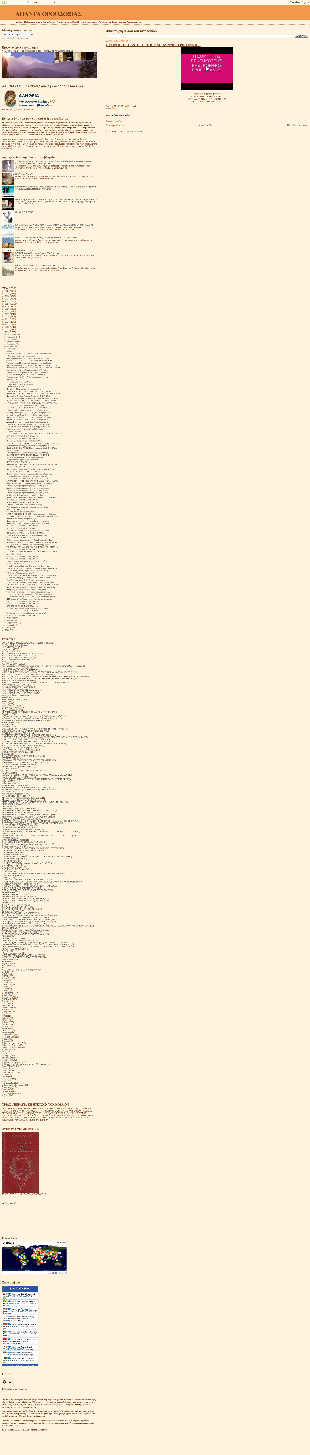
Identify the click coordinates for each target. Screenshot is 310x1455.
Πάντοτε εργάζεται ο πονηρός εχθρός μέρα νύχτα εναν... (28, 523)
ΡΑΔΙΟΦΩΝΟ (8, 892)
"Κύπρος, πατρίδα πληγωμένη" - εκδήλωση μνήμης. (26, 429)
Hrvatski (5, 1010)
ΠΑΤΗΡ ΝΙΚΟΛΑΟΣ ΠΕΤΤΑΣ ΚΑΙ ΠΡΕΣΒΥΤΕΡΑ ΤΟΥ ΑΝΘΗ (27, 863)
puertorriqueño (8, 1058)
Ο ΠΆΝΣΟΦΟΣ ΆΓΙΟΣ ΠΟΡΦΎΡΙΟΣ (17, 827)
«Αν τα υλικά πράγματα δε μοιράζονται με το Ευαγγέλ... (27, 370)
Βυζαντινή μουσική (10, 708)
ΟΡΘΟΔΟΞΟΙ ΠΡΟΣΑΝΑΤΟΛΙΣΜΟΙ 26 (22, 436)
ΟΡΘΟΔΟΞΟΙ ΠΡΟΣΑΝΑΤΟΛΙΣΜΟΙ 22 (22, 528)
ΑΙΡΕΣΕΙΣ (6, 662)
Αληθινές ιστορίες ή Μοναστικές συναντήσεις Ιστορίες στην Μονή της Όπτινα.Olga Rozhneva (42, 666)
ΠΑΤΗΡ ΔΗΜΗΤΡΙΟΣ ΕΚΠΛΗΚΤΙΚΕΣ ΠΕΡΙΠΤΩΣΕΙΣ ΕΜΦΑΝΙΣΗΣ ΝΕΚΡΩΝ (35, 857)
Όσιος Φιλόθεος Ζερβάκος (13, 840)
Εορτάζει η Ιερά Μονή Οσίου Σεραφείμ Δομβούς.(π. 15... (28, 580)
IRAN (4, 1016)
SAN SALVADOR (9, 1066)
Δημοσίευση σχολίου (114, 121)
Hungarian (6, 1012)
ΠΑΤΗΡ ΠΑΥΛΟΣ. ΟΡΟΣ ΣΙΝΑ (18, 462)
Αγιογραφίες (7, 649)
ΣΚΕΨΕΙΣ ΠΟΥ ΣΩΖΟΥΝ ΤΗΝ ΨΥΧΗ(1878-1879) (23, 898)
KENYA (5, 1026)
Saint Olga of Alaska (14, 554)
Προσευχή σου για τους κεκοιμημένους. (19, 884)
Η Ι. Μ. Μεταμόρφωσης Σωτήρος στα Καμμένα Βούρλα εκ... (29, 417)
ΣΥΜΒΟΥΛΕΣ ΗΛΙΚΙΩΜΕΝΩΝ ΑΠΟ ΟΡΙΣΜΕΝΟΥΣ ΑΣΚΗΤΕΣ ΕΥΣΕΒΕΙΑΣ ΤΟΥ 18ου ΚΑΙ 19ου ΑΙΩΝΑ (46, 926)
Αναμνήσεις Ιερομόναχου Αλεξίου (16, 668)
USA (4, 1081)
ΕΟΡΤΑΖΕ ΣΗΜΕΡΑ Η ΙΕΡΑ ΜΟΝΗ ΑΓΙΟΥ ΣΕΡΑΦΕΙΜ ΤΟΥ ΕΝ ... (32, 575)
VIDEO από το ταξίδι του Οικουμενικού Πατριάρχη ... (26, 375)
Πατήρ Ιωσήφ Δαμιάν (11, 861)
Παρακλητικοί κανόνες (11, 846)
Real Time (19, 1365)
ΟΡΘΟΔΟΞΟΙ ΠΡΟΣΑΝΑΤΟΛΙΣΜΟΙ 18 (22, 601)
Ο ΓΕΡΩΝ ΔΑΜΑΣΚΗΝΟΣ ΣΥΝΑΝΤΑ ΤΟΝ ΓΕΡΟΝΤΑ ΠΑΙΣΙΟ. (41, 266)
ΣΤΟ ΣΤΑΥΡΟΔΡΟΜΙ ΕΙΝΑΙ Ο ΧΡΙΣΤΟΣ (19, 913)
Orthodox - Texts (9, 1045)
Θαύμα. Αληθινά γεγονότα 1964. (16, 752)
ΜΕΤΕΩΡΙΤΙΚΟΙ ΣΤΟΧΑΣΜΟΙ (14, 804)
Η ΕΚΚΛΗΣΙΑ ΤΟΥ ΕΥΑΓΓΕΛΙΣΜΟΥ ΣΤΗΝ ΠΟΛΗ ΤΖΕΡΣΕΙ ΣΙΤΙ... (32, 365)
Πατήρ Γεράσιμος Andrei (13, 852)
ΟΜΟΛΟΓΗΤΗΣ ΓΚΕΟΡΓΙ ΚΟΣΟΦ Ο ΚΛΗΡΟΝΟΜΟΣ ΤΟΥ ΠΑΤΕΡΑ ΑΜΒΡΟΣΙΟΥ (37, 836)
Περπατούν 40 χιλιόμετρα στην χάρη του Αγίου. (24, 389)
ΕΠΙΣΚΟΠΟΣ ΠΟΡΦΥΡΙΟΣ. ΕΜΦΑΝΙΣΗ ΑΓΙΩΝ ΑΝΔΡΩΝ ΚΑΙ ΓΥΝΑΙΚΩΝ (33, 729)
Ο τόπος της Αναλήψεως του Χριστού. (21, 512)
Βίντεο (5, 704)
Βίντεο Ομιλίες (8, 706)
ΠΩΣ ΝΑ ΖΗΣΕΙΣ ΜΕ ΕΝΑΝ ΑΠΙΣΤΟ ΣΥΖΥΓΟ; (21, 888)
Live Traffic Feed (20, 1288)
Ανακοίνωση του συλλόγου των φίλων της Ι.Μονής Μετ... (28, 427)
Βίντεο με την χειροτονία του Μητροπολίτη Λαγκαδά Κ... (27, 457)
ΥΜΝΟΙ (5, 951)
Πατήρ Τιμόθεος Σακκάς (12, 867)
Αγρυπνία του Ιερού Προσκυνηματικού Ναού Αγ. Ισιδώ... (28, 531)
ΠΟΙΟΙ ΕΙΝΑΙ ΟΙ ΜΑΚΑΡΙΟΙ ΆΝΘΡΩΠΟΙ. (22, 502)
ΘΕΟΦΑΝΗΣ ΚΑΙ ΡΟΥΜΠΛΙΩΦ (18, 538)
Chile (4, 980)
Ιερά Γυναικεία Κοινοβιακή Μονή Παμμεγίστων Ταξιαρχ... (28, 410)
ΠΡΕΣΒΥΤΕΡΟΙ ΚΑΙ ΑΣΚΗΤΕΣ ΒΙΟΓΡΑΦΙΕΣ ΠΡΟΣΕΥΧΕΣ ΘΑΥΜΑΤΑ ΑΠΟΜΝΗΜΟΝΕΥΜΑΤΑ (42, 882)
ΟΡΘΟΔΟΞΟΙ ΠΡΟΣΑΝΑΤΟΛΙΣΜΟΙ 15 (22, 616)
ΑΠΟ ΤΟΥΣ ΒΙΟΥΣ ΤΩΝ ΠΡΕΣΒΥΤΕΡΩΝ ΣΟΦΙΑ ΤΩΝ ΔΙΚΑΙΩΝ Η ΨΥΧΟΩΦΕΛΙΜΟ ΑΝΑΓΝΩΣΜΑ (44, 676)
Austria (5, 968)
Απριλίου (10, 618)
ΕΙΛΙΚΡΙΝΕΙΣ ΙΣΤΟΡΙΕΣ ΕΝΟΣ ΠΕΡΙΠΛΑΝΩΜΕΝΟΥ (24, 720)
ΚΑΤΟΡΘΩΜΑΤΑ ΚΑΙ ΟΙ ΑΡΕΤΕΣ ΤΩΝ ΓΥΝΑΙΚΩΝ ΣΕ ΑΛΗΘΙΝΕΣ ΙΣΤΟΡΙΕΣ (34, 779)
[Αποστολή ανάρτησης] (134, 106)
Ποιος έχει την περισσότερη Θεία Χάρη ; (21, 519)
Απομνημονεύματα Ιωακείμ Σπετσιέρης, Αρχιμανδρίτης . (27, 453)
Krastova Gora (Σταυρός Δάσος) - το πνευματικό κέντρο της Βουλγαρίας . (46, 238)
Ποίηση (5, 878)
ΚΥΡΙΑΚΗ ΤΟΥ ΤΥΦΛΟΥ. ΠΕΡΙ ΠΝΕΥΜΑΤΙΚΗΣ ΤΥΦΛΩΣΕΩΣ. (30, 582)
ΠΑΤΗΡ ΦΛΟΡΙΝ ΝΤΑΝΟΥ (13, 869)
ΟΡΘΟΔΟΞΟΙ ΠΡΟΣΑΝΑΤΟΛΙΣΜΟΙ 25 (22, 439)
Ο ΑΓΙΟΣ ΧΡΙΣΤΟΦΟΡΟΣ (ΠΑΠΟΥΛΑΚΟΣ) (20, 819)
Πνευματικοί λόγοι (10, 875)
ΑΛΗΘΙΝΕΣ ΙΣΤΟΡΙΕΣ (11, 664)
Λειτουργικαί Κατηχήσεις (12, 794)
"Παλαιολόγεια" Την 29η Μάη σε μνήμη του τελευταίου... (28, 377)
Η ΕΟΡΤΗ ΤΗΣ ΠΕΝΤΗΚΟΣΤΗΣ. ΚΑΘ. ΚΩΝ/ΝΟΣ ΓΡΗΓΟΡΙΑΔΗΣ (153, 44)
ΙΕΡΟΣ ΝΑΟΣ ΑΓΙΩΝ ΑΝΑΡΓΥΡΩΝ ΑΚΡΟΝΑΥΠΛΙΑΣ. (27, 535)
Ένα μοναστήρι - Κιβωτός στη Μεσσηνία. (22, 460)
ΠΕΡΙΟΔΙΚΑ (7, 871)
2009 (7, 628)
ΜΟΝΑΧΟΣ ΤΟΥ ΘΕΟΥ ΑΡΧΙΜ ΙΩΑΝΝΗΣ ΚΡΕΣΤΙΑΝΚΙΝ (26, 817)
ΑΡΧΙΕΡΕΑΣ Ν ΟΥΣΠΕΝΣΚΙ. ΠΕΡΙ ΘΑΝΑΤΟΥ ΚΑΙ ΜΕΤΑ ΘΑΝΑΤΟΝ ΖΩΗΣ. (34, 683)
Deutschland (7, 993)
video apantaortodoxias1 (13, 1085)
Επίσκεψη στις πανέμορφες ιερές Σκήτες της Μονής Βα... (28, 372)
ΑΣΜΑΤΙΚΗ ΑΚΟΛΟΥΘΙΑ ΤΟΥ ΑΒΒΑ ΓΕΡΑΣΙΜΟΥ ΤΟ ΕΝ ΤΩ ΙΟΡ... (32, 552)
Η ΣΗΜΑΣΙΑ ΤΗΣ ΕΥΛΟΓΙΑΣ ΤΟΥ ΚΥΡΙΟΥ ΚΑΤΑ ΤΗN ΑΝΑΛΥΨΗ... (32, 542)
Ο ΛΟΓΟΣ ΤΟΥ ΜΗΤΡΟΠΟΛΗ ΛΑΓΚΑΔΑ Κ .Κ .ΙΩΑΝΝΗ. (28, 455)
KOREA (5, 1028)
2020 (7, 306)
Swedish (6, 1070)
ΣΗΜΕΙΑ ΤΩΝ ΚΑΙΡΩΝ (11, 894)
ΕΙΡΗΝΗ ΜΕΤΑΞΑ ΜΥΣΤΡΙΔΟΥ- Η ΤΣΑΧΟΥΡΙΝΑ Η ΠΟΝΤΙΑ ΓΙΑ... (32, 568)
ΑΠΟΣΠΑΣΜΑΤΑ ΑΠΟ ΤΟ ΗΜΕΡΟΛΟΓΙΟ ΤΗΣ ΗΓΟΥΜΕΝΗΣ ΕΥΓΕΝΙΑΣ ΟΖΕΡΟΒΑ (38, 678)
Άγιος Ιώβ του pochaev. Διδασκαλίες (17, 657)
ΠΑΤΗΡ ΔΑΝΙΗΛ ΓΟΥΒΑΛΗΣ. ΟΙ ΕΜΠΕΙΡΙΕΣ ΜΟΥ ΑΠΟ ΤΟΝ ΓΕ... (32, 469)
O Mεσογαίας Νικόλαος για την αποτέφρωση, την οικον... (28, 446)
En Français (7, 997)
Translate (24, 39)
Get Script (10, 1365)
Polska (5, 1054)
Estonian (6, 1003)
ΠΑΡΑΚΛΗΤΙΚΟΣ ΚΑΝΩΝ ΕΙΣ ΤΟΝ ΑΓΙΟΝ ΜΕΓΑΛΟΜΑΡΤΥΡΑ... (31, 587)
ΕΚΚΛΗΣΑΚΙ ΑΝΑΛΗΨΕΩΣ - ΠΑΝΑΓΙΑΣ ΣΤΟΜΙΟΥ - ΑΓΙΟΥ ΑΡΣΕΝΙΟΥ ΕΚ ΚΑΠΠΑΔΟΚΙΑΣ (54, 225)
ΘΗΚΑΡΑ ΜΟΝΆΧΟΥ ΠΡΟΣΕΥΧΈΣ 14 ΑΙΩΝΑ (21, 756)
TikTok (5, 1077)
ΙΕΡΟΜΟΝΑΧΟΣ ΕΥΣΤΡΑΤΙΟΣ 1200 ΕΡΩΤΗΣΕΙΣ (23, 762)
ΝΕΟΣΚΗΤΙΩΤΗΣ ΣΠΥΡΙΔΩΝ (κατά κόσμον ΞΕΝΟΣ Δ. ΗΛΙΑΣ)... (31, 448)
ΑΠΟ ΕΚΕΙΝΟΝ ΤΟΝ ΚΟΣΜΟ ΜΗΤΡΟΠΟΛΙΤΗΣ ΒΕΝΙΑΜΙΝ (27, 674)
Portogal (6, 1056)
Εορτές (5, 725)
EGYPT (5, 995)
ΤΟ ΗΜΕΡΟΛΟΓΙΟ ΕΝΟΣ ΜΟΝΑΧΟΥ (18, 940)
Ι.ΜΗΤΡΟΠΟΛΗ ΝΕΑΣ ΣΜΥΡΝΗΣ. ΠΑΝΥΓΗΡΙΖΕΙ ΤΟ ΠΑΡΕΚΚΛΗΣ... (33, 585)
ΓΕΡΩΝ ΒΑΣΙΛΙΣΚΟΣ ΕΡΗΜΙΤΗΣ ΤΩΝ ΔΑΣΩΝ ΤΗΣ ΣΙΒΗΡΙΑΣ (28, 712)
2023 (7, 299)
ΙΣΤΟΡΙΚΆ (6, 773)
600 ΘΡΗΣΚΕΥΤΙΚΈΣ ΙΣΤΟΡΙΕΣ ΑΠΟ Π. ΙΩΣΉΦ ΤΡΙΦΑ (26, 643)
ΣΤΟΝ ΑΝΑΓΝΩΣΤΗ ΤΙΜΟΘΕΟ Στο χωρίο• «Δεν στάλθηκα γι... (31, 597)
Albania (5, 961)
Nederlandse (8, 1035)
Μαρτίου (10, 620)
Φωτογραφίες (8, 959)
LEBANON (6, 1030)
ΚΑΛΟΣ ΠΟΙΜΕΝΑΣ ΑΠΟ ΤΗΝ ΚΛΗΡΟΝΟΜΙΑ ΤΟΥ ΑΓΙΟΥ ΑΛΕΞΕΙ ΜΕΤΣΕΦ (35, 775)
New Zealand (8, 1037)
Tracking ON (29, 1365)
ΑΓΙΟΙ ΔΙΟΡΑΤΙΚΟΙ (10, 651)
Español (5, 1001)
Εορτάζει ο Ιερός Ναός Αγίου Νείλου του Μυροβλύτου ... (27, 561)
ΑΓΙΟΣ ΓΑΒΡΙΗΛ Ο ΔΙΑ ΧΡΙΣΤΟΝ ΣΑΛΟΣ (19, 653)
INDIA (4, 1014)
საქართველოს (9, 1093)
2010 (7, 332)
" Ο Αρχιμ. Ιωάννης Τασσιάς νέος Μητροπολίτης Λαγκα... (28, 545)
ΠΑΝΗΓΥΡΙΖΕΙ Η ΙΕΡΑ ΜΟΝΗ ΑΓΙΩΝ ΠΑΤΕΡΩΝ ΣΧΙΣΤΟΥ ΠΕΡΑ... (32, 498)
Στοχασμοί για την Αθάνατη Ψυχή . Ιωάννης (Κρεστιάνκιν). (27, 922)
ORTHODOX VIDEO (11, 1047)
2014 (7, 322)
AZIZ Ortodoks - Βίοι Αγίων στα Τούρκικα (19, 970)
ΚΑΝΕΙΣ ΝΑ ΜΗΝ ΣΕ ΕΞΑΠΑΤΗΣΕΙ (17, 777)
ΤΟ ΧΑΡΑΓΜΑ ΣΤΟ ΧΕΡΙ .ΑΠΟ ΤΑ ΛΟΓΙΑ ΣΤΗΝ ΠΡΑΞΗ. (28, 408)
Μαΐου (9, 351)
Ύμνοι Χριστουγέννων (11, 953)
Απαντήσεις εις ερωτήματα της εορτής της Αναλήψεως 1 (27, 493)
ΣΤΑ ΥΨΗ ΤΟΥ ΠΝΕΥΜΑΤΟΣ (14, 905)
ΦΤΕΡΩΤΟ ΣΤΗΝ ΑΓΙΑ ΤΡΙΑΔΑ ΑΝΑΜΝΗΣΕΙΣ (21, 955)
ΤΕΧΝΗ (5, 936)
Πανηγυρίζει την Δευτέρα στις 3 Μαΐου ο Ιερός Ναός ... (27, 590)
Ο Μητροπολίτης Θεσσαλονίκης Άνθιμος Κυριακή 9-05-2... (29, 540)
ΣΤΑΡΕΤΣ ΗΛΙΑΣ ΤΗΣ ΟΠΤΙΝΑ (15, 907)
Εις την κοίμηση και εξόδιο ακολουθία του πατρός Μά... (27, 476)
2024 (7, 296)
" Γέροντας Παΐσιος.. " (14, 431)
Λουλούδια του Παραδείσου (14, 796)
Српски (5, 1089)
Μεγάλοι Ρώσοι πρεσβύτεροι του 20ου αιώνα (21, 798)
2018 (7, 311)
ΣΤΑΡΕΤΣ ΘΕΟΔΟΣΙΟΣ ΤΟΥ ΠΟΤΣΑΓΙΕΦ (20, 909)
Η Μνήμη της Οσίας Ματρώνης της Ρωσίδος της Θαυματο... (29, 599)
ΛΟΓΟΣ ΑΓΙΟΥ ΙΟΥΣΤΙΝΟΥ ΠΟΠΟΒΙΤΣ (22, 611)
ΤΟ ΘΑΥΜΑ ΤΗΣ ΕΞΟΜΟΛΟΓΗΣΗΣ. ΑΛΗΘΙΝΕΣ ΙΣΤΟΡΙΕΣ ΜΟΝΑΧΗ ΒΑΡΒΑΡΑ (36, 945)
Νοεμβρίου (11, 337)
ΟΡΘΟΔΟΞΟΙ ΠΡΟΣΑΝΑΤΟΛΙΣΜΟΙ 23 (22, 526)
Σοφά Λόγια (7, 903)
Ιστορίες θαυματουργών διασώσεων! (17, 766)
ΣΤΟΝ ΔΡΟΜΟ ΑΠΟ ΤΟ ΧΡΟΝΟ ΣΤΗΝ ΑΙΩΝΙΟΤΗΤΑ (24, 917)
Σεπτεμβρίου (12, 342)
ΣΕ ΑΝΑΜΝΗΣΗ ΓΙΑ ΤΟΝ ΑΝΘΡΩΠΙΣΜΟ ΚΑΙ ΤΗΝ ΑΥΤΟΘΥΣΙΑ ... (32, 403)
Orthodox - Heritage (10, 1043)
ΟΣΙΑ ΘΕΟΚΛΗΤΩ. (13, 450)
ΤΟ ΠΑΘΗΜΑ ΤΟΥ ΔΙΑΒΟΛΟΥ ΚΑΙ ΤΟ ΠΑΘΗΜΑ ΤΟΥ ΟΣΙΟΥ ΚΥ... (32, 547)
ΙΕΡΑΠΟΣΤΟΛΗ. (9, 758)
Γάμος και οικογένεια (11, 710)
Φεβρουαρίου (12, 623)
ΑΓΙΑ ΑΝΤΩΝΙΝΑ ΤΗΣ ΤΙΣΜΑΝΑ (15, 645)
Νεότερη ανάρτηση (115, 125)
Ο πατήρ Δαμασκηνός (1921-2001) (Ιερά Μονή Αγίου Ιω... (28, 413)
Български (7, 1087)
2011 (7, 329)
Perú (4, 1051)
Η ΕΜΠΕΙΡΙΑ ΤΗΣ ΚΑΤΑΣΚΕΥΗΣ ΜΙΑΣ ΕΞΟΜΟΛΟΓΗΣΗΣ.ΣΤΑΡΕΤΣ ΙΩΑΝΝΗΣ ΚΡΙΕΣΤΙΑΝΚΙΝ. (43, 737)
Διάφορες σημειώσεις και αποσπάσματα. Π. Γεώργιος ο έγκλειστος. (30, 718)
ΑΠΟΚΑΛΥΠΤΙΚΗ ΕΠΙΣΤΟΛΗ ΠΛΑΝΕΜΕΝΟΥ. (24, 472)
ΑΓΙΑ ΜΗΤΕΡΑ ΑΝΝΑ (11, 647)
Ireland (5, 1018)
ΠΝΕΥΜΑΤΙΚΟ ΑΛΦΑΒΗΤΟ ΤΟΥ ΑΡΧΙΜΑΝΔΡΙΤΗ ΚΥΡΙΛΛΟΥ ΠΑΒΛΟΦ (33, 873)
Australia (6, 966)
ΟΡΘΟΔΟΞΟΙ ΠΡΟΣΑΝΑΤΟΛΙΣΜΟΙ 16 (22, 606)
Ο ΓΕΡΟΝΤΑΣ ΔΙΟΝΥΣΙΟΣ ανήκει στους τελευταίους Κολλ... (29, 361)
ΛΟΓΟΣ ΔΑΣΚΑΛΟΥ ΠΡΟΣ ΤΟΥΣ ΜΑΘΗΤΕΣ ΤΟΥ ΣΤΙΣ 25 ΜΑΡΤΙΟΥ (34, 434)
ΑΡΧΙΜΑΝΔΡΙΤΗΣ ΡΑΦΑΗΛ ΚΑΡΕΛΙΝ (18, 693)
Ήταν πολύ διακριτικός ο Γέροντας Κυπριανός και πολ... (28, 592)
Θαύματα (6, 754)
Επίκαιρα (6, 727)
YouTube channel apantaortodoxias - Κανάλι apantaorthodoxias (37, 50)
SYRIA (5, 1074)
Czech (5, 989)
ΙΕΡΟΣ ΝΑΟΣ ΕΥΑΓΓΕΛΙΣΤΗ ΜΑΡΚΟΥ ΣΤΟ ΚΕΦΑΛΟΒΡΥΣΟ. (31, 391)
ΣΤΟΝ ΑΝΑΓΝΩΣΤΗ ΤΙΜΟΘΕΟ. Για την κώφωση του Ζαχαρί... (31, 514)
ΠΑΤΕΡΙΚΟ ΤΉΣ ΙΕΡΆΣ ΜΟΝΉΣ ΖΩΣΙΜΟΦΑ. (21, 850)
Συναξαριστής (8, 928)
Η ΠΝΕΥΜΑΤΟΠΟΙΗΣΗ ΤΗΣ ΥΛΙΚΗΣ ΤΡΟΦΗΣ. (25, 533)
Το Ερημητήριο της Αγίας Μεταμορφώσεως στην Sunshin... (29, 578)
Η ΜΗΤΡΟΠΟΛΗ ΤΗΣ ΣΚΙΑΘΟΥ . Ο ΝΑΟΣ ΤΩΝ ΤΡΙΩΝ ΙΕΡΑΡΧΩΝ (33, 394)
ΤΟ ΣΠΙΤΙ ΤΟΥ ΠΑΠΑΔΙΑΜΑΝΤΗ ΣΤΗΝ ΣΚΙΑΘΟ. (26, 406)
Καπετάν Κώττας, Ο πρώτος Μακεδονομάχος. (24, 505)
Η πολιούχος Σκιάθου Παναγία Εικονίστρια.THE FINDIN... (28, 396)
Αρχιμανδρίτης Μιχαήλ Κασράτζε (16, 689)
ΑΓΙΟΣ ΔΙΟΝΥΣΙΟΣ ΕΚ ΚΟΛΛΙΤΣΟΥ (17, 655)
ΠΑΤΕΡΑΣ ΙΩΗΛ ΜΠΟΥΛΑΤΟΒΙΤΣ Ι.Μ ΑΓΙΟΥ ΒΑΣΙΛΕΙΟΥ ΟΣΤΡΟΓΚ (31, 848)
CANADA (6, 978)
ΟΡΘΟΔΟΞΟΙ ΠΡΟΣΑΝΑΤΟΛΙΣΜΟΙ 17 (22, 604)
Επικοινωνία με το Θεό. (15, 387)
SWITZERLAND (9, 1072)
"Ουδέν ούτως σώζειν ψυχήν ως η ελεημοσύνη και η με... (28, 571)
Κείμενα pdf (7, 783)
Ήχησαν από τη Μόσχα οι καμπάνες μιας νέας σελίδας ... (28, 363)
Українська (7, 1091)
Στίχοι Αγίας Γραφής (10, 911)
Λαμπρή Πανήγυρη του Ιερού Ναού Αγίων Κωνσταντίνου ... (29, 422)
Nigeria (5, 1039)
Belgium (5, 972)
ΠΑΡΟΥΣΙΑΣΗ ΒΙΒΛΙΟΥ (15, 509)
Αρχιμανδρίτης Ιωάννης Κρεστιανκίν (17, 687)
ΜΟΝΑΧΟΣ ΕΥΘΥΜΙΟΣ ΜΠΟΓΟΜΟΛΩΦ (19, 813)
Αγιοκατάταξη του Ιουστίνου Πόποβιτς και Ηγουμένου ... (28, 608)
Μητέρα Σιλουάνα (9, 806)
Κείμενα (5, 781)
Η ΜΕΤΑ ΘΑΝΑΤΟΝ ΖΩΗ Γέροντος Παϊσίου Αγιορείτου (27, 358)
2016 (7, 317)
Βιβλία (5, 702)
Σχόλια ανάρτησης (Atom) (131, 131)
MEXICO (6, 1033)
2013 (7, 324)
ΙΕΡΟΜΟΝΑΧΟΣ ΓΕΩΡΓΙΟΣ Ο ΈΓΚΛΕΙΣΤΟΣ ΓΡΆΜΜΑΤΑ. (27, 760)
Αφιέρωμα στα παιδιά (11, 699)
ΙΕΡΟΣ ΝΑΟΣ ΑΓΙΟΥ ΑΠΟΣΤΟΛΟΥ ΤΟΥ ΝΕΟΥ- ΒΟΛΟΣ (28, 424)
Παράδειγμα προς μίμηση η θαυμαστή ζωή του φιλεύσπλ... (29, 474)
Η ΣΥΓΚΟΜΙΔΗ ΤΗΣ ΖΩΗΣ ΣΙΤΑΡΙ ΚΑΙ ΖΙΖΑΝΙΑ (22, 746)
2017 (7, 314)
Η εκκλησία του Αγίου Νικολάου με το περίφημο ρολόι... (27, 420)
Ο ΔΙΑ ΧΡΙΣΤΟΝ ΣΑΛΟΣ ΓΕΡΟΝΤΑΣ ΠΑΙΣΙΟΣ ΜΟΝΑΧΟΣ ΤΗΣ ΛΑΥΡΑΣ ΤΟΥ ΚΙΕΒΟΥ (38, 821)
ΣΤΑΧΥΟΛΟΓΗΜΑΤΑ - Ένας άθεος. (20, 384)
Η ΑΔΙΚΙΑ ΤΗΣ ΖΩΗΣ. (24, 212)
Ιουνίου (10, 349)
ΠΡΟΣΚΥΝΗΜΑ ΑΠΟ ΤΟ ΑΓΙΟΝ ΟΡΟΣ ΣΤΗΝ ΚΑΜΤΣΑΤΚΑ (27, 886)
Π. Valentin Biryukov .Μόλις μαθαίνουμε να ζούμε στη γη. (26, 844)
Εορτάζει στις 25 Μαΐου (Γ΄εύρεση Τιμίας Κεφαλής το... (27, 415)
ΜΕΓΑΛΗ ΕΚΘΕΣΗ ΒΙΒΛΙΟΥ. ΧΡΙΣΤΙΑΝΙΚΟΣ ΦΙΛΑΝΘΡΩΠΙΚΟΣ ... (32, 401)
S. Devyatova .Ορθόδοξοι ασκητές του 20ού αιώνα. (24, 1064)
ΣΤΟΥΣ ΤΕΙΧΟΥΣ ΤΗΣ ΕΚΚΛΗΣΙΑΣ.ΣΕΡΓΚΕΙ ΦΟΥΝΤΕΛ (26, 919)
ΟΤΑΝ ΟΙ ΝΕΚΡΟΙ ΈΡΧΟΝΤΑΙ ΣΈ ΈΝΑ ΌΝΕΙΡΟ (22, 842)
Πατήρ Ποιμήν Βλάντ (11, 865)
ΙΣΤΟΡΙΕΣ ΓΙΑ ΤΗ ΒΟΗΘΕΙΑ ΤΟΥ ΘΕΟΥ (19, 764)
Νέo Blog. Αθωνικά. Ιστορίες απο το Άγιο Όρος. (24, 441)
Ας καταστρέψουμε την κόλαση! (15, 695)
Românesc (7, 1060)
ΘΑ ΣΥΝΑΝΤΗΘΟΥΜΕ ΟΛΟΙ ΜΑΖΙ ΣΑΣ (19, 750)
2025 (7, 294)
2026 (7, 291)
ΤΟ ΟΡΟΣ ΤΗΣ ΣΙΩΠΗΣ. (16, 467)
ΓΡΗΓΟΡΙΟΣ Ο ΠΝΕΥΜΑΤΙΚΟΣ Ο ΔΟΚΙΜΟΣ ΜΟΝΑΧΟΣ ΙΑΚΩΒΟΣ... (33, 443)
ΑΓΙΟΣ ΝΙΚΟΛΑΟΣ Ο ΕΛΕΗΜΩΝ (16, 660)
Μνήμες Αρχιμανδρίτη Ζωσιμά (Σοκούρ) (19, 808)
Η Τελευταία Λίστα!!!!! (24, 174)
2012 (7, 327)
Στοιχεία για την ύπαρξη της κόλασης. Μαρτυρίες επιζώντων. (28, 915)
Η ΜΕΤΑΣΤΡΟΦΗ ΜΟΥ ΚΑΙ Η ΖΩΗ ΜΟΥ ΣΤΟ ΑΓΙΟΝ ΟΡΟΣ (27, 741)
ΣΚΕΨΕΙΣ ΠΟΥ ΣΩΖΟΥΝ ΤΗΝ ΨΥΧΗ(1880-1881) (23, 901)
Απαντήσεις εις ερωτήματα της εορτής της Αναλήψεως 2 (27, 490)
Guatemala (7, 1007)
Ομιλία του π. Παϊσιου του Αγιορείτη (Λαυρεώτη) (24, 495)
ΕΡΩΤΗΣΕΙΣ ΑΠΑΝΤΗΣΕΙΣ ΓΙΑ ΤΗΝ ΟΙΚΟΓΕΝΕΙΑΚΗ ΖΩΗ (27, 735)
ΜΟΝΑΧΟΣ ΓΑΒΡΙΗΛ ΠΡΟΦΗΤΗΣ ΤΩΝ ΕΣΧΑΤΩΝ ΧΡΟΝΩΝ (28, 810)
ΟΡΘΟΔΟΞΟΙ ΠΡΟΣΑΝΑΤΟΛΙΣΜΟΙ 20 (22, 557)
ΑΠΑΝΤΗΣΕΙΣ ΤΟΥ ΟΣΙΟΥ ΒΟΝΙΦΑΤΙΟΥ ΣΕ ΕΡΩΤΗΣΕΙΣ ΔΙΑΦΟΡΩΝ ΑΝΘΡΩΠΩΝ (37, 672)
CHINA (5, 982)
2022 (7, 301)
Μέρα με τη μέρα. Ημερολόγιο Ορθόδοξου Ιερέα (22, 800)
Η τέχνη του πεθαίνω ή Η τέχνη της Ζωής (19, 748)
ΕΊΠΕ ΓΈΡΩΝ (8, 722)
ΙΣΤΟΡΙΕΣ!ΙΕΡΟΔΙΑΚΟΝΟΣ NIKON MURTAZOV (22, 771)
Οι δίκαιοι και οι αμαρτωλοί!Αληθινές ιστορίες (21, 829)
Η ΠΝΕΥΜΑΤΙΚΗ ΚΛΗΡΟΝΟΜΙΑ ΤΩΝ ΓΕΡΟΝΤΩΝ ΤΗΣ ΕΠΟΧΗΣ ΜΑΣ (32, 743)
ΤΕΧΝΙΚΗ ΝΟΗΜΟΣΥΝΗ (13, 938)
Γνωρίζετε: (6, 714)
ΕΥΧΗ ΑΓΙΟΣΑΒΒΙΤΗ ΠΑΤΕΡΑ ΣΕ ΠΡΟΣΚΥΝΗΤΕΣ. (37, 253)
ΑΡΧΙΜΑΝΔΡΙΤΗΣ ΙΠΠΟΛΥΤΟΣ (15, 685)
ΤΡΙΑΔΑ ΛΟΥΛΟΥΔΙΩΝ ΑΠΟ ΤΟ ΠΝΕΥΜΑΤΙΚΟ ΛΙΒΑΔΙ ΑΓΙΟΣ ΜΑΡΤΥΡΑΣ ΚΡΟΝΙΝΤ (38, 947)
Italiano (5, 1022)
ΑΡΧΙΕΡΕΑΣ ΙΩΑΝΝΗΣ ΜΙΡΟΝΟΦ (17, 681)
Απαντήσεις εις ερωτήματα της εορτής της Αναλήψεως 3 (27, 488)
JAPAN (5, 1024)
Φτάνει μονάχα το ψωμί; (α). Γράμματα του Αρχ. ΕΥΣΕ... (28, 507)
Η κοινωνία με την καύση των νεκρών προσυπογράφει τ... (29, 521)
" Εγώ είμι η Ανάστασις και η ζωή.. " (20, 573)
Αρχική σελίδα (205, 125)
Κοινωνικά (6, 792)
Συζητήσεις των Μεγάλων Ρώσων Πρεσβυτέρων (22, 924)
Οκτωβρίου (11, 339)
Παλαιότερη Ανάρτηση (297, 125)
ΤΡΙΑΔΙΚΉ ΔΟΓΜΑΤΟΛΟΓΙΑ (14, 949)
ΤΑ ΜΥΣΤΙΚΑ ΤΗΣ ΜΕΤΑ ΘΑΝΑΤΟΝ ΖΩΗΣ (20, 932)
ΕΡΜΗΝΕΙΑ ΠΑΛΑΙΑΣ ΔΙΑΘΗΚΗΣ (16, 733)
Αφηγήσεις (6, 697)
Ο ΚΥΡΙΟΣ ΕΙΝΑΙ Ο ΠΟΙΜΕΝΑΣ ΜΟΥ (18, 825)
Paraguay (6, 1049)
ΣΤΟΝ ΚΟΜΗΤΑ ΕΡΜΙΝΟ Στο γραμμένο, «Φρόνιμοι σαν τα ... (30, 594)
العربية (4, 1096)
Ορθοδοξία (7, 838)
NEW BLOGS (11, 380)
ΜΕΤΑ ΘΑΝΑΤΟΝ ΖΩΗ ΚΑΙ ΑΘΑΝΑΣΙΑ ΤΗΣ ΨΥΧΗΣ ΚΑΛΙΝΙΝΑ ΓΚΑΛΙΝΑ (33, 802)
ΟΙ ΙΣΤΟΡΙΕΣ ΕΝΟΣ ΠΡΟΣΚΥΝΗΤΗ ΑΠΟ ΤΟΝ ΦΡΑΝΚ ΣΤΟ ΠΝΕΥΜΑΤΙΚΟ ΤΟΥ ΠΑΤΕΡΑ (40, 831)
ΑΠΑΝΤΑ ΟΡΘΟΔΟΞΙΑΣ (49, 13)
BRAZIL (5, 976)
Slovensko (6, 1068)
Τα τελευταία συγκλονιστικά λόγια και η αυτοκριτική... (26, 613)
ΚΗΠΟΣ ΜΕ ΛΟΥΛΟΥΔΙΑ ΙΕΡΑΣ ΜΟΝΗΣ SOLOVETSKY (26, 787)
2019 (7, 309)
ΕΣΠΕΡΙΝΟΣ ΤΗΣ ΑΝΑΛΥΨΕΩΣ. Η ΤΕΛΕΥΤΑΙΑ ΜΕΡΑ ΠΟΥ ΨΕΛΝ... (33, 516)
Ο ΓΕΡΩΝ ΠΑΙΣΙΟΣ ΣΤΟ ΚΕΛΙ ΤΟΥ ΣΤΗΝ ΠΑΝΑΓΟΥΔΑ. (28, 354)
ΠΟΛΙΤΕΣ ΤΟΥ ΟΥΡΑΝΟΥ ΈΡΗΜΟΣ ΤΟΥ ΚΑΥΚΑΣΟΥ (25, 880)
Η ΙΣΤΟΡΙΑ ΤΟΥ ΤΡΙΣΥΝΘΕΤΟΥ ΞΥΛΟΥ (19, 250)
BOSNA (5, 974)
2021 (7, 304)
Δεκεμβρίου (11, 334)
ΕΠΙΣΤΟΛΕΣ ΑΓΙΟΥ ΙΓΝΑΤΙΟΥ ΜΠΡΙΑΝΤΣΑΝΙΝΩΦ (24, 731)
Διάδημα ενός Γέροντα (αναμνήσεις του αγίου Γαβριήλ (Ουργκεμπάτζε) (32, 716)
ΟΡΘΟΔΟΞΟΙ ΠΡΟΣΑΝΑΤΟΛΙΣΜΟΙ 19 (22, 559)
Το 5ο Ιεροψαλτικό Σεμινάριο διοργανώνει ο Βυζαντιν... (27, 566)
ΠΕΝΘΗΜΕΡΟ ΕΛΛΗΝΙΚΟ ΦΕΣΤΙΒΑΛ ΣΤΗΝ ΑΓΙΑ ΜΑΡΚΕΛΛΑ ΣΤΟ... (33, 368)
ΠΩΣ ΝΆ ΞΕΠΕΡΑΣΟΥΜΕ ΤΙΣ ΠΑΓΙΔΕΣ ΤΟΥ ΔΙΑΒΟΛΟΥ (26, 890)
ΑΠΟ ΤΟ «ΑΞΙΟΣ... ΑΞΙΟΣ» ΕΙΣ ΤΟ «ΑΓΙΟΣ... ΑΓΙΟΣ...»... (29, 479)
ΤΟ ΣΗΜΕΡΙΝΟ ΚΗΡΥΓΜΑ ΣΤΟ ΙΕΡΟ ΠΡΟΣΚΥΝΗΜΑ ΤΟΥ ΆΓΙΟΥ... (33, 398)
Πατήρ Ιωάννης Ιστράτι (12, 859)
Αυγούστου (11, 344)
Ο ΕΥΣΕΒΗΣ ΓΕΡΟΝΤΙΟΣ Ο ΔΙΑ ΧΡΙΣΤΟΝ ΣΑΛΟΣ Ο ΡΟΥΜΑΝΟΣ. (30, 823)
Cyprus (5, 986)
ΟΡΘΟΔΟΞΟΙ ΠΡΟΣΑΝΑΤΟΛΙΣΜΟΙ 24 (22, 500)
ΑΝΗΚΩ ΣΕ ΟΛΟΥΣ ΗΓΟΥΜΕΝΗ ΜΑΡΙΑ (19, 670)
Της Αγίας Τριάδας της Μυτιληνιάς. (19, 382)
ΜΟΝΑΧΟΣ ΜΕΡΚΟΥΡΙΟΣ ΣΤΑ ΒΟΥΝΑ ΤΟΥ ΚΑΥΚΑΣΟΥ (26, 815)
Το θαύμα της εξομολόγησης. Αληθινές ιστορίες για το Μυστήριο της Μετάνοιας (36, 942)
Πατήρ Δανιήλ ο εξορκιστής (14, 854)
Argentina (6, 963)
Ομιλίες (114, 108)
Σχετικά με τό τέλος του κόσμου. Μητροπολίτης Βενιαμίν (26, 930)
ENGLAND (7, 999)
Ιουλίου (10, 346)
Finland (5, 1005)
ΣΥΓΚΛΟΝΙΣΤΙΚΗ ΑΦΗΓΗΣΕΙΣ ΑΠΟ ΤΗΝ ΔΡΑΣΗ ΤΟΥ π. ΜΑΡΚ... (32, 481)
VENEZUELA (8, 1083)
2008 (7, 630)
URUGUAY (7, 1079)
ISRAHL (5, 1020)
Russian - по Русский (11, 1062)
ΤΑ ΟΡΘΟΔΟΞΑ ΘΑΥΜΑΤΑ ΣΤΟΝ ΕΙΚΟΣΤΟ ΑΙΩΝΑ (23, 934)
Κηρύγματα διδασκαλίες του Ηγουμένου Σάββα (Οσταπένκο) (28, 790)
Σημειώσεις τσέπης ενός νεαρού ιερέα (18, 896)
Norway (5, 1041)
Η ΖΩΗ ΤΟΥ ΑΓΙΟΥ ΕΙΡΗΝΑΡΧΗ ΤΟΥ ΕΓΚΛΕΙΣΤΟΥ (24, 739)
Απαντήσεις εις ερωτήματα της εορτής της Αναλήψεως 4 (27, 486)
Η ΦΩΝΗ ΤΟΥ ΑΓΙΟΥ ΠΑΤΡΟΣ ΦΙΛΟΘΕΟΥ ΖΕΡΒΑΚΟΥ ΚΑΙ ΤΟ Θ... (33, 483)
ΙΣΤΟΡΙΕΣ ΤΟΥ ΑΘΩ (10, 769)
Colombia (6, 984)
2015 (7, 319)
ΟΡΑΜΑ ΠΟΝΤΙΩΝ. (14, 564)
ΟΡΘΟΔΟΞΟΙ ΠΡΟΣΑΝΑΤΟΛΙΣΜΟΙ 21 (22, 549)
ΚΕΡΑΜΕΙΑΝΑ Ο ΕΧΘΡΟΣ (13, 785)
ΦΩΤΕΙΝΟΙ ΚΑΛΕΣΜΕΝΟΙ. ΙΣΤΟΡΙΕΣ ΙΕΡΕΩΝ (22, 957)
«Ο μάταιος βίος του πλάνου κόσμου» (21, 356)
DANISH (6, 991)
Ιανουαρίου (11, 625)
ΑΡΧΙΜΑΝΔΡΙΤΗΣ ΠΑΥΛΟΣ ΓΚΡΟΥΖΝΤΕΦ (20, 691)
